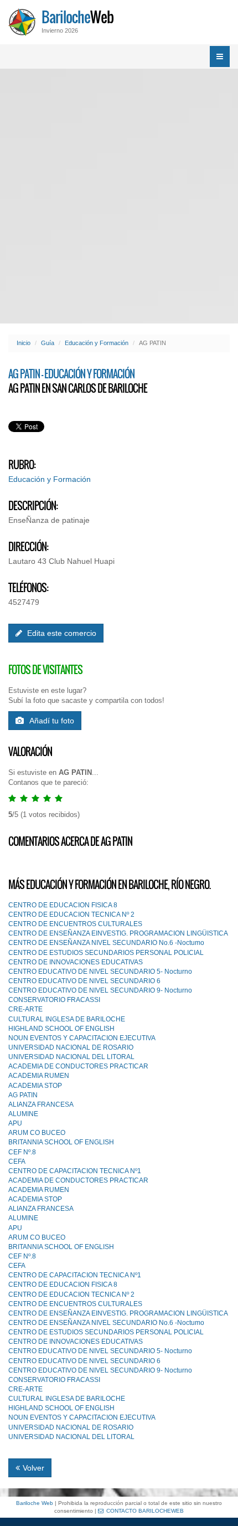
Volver (33, 1467)
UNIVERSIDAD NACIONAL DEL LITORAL (71, 1057)
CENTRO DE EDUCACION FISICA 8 (62, 905)
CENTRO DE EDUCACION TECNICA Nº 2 (71, 914)
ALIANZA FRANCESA (41, 1104)
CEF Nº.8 (22, 1152)
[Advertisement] (119, 196)
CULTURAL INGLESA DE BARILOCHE (66, 1019)
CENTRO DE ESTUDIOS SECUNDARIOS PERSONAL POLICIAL (106, 953)
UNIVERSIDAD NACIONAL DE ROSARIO (70, 1047)
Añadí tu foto (51, 720)
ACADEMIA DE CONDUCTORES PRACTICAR (78, 1066)
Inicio (23, 343)
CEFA (16, 1161)
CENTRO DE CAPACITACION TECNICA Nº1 (74, 1171)
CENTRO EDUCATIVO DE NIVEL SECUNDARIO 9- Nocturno (100, 990)
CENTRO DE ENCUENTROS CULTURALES (75, 924)
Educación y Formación (96, 343)
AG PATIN (23, 1095)
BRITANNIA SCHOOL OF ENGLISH (61, 1142)
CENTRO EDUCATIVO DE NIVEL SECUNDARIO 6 (84, 981)
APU (15, 1123)
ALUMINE (23, 1114)
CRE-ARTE (25, 1009)
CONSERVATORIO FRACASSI (54, 1000)
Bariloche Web (34, 1503)
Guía (47, 343)
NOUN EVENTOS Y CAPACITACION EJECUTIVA (82, 1038)
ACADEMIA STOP (35, 1086)
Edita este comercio (60, 633)
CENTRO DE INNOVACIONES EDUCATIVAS (75, 962)
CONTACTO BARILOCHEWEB (145, 1511)
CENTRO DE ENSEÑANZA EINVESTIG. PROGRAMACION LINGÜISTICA (118, 933)
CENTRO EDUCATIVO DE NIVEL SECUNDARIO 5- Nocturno (100, 971)
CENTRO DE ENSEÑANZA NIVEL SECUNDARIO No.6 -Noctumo (106, 943)
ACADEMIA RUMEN (38, 1076)
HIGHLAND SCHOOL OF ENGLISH (61, 1028)
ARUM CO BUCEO (36, 1133)
